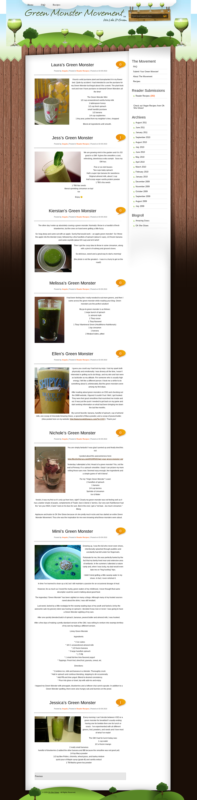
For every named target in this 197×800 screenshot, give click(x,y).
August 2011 (141, 122)
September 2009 (143, 196)
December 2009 (143, 181)
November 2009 (143, 186)
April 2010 (140, 162)
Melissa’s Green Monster (72, 283)
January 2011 (141, 132)
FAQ (43, 4)
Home (30, 4)
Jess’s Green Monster (72, 138)
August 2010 (141, 142)
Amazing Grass (142, 220)
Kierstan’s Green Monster (72, 211)
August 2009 (141, 201)
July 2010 (140, 147)
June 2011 (140, 127)
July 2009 (140, 206)
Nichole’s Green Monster (72, 433)
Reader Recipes (82, 71)
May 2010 (140, 157)
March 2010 (141, 167)
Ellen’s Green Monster (72, 354)
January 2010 (142, 177)
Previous (39, 776)
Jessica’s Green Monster (72, 702)
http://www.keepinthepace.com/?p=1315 (87, 419)
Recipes (56, 4)
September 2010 (143, 137)
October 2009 (142, 191)
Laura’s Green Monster (72, 65)
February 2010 (142, 172)
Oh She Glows (142, 225)
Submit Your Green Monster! (146, 71)
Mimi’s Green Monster (72, 531)
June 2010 (140, 152)
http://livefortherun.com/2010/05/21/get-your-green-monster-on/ (95, 459)
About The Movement (142, 76)
